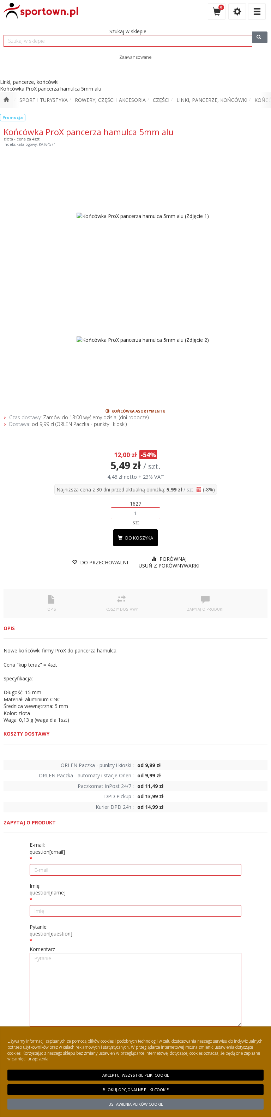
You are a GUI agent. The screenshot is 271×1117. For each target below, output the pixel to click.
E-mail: (47, 848)
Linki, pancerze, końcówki (211, 100)
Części (161, 100)
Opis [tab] (51, 609)
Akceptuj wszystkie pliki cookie (135, 1075)
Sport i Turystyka (43, 100)
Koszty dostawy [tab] (122, 609)
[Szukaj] (259, 37)
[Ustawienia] (237, 11)
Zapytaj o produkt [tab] (205, 609)
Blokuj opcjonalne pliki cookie (136, 1089)
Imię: (48, 889)
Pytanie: (51, 930)
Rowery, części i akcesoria (110, 100)
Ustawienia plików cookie (135, 1104)
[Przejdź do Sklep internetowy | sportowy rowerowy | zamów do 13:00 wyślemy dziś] (6, 100)
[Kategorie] (257, 11)
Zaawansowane (135, 57)
